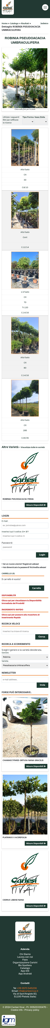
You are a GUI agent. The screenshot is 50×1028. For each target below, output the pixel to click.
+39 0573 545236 (27, 988)
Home (5, 23)
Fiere (25, 960)
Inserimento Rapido (12, 609)
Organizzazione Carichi (25, 963)
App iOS (25, 971)
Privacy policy (31, 1010)
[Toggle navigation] (45, 7)
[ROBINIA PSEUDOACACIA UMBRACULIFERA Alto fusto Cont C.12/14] (25, 210)
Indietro (44, 23)
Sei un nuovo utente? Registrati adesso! (21, 564)
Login (42, 555)
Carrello (8, 573)
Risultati (25, 23)
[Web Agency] (8, 1020)
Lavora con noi (25, 957)
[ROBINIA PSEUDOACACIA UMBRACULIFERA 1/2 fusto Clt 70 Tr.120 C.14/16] (25, 270)
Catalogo (14, 23)
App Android (25, 974)
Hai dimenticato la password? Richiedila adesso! (24, 567)
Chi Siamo (25, 954)
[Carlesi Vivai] (25, 931)
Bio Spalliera (25, 965)
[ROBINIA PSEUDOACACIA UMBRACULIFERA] (25, 78)
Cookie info (16, 1010)
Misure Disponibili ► (36, 505)
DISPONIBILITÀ (9, 595)
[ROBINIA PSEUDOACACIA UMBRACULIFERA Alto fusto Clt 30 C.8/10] (25, 148)
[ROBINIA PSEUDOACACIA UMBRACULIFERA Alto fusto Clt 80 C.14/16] (25, 335)
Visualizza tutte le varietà (33, 447)
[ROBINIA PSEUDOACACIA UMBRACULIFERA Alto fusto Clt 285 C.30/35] (25, 398)
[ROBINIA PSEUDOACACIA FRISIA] (25, 473)
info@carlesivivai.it (28, 991)
